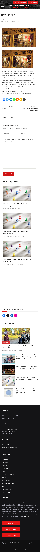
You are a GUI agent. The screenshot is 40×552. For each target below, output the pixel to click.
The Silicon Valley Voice (20, 5)
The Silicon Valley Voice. (19, 543)
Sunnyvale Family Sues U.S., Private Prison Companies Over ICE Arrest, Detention (27, 357)
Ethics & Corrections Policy (10, 447)
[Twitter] (7, 99)
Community (6, 342)
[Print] (17, 99)
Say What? (5, 108)
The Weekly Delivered (20, 2)
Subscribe (10, 523)
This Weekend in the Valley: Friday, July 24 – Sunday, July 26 (27, 378)
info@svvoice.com (11, 429)
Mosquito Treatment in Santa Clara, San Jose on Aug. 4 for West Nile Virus (26, 391)
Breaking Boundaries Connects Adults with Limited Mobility (17, 347)
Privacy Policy (6, 445)
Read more (27, 516)
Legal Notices (33, 2)
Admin (3, 19)
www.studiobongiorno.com (10, 93)
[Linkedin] (10, 99)
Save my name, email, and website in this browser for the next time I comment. (19, 141)
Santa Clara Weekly (8, 209)
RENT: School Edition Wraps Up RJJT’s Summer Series (26, 367)
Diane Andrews (6, 350)
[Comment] (24, 99)
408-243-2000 (10, 431)
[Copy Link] (20, 99)
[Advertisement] (20, 288)
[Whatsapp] (14, 99)
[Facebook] (4, 99)
